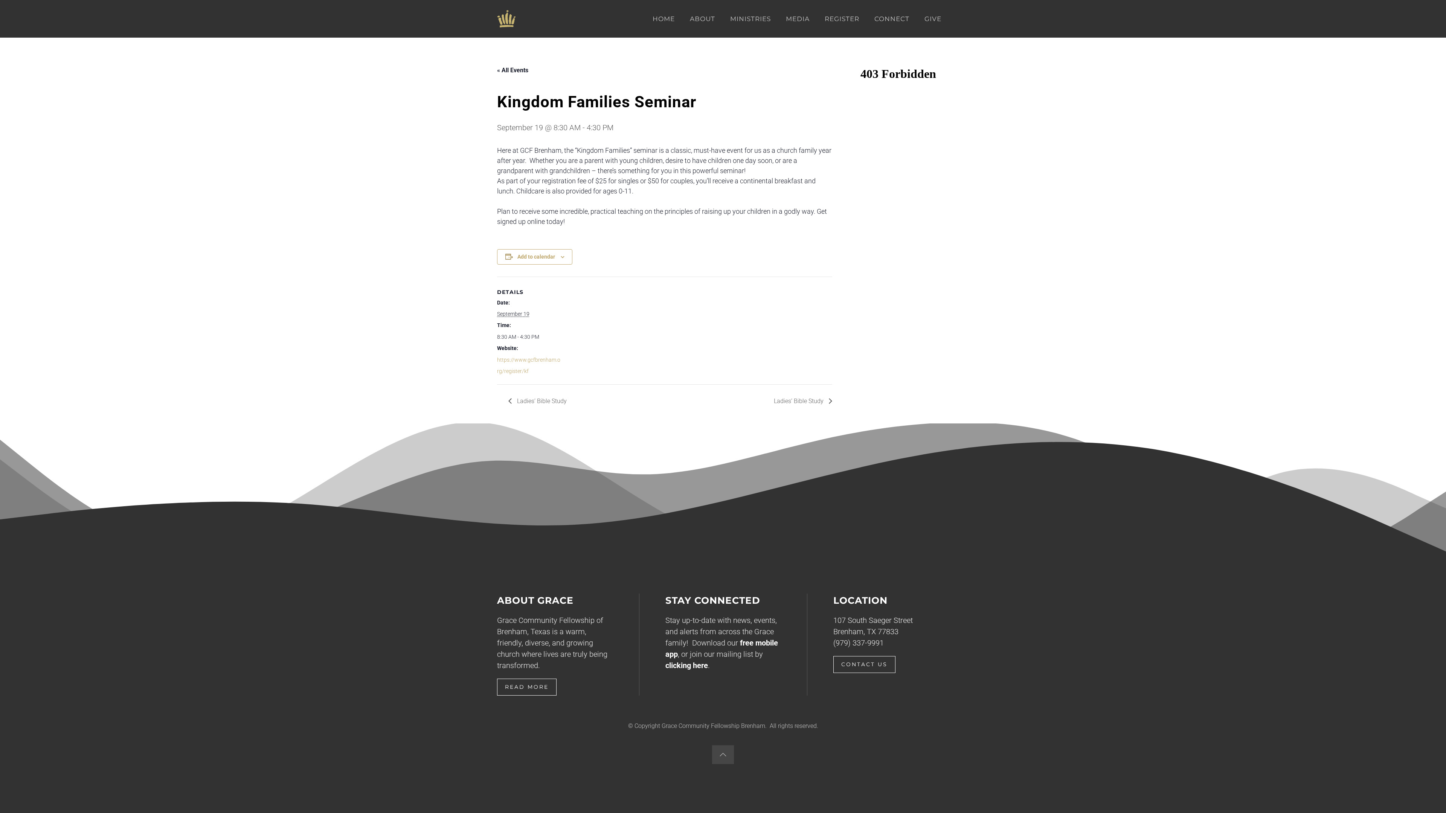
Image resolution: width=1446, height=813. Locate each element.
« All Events (512, 70)
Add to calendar (536, 257)
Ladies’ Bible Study (541, 401)
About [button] (702, 19)
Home (664, 19)
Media (798, 19)
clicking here (686, 665)
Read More (527, 687)
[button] (723, 754)
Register (842, 19)
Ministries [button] (750, 19)
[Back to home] (506, 19)
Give (932, 19)
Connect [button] (891, 19)
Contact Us (864, 664)
